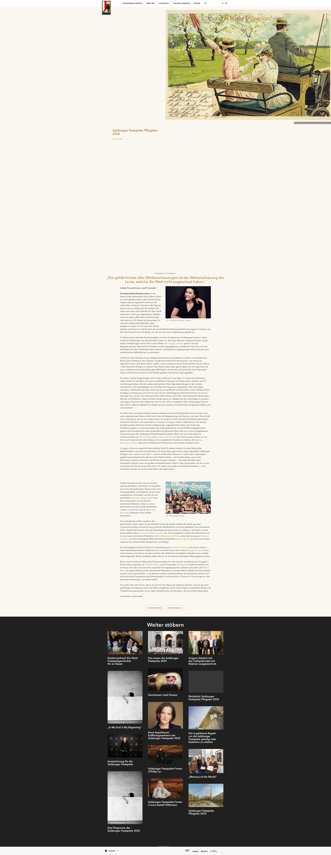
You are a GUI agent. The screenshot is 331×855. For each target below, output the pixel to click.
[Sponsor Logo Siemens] (195, 851)
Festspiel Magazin (181, 3)
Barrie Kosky (145, 437)
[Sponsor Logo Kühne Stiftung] (213, 851)
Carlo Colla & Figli (184, 539)
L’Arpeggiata (182, 564)
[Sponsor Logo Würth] (204, 851)
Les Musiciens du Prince (169, 536)
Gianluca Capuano (164, 437)
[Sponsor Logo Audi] (187, 850)
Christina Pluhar (152, 564)
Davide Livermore (180, 547)
